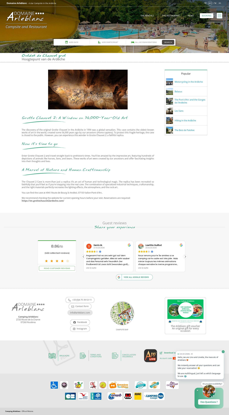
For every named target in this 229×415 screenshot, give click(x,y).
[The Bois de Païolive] (169, 130)
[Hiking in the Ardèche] (169, 120)
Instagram (82, 328)
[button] (185, 257)
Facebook (82, 322)
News (191, 15)
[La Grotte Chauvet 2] (88, 70)
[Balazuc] (169, 91)
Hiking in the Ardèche (185, 120)
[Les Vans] (169, 110)
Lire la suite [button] (91, 268)
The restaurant (171, 15)
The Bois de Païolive (184, 130)
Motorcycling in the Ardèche (189, 81)
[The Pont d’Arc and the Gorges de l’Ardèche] (169, 101)
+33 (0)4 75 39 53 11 (82, 299)
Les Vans (179, 110)
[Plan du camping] (122, 317)
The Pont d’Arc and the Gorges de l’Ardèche (190, 101)
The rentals (147, 15)
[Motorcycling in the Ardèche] (169, 81)
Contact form (82, 306)
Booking (206, 15)
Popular (186, 73)
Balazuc (178, 91)
